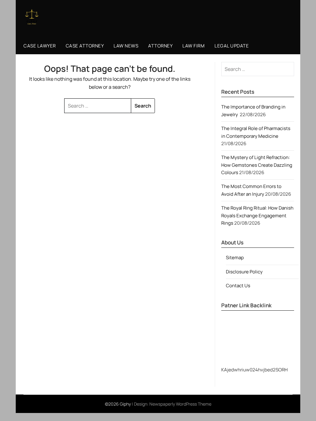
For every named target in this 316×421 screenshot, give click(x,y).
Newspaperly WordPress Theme (180, 404)
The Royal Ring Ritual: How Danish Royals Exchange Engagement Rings (257, 215)
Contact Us (238, 285)
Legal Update (231, 46)
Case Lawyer (39, 46)
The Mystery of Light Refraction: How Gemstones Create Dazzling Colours (256, 165)
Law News (126, 46)
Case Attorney (85, 46)
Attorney (160, 46)
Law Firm (193, 46)
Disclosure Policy (244, 271)
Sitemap (235, 257)
